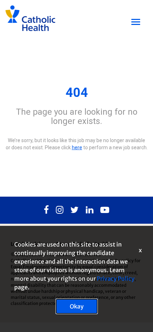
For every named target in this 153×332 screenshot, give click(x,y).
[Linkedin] (89, 210)
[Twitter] (74, 210)
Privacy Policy (115, 278)
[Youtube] (104, 210)
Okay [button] (77, 306)
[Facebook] (46, 210)
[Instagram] (59, 210)
